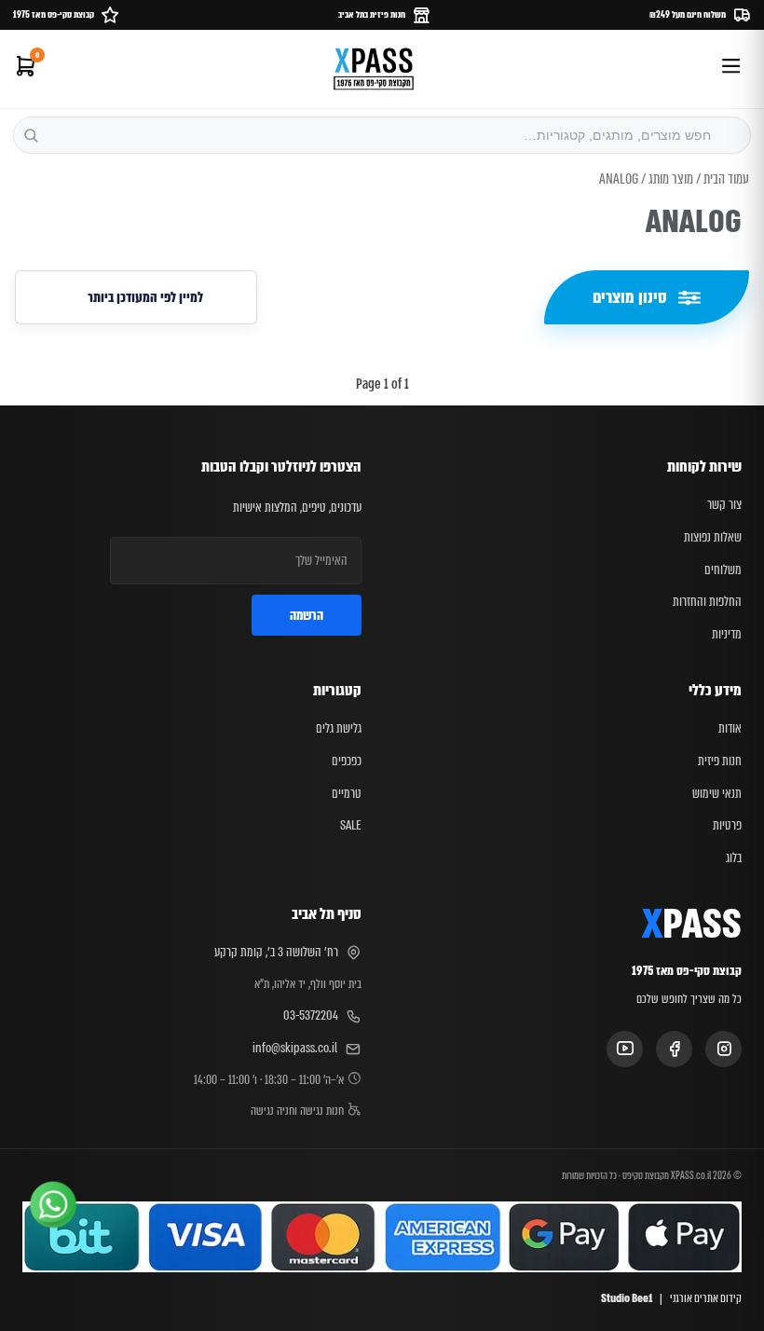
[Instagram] (723, 1049)
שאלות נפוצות (713, 537)
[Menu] (730, 68)
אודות (730, 728)
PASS (692, 925)
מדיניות (727, 633)
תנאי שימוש (717, 793)
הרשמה (306, 615)
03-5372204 (310, 1015)
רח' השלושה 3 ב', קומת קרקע (276, 951)
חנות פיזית (720, 760)
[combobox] (382, 135)
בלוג (734, 857)
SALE (351, 825)
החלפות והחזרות (707, 601)
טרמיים (347, 793)
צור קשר (724, 504)
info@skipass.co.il (294, 1047)
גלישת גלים (339, 728)
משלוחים (723, 569)
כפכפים (347, 760)
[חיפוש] (31, 135)
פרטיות (727, 825)
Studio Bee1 (626, 1298)
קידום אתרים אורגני (706, 1298)
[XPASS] (373, 69)
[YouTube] (625, 1049)
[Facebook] (674, 1049)
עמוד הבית (726, 179)
